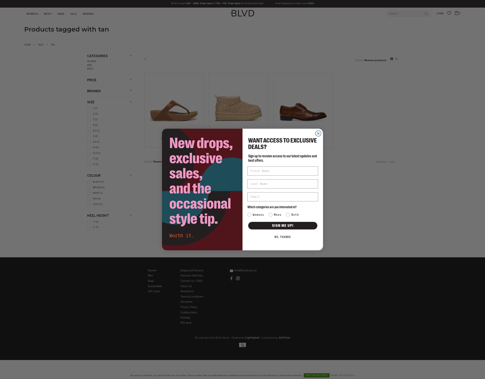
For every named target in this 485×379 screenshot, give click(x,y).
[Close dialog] (318, 133)
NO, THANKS (283, 237)
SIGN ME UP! (283, 225)
